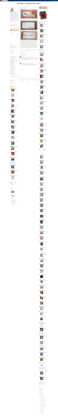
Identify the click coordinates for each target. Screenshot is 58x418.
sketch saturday (13, 59)
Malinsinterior (13, 162)
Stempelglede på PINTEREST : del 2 (45, 255)
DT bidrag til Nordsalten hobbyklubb (44, 65)
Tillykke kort (44, 45)
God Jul (44, 317)
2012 (40, 390)
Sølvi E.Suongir (23, 56)
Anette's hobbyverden (42, 274)
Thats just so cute (13, 70)
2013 (40, 389)
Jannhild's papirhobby (42, 285)
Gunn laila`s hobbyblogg (43, 149)
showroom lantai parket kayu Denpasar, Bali (45, 92)
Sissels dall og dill (42, 225)
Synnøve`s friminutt (42, 52)
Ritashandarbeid (13, 98)
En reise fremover (42, 111)
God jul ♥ (44, 117)
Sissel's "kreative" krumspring (42, 122)
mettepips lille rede (42, 170)
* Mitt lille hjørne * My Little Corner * (43, 214)
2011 (40, 391)
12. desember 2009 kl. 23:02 (29, 56)
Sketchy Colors (13, 66)
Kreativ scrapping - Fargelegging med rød (45, 130)
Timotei (12, 93)
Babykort (42, 402)
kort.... (44, 301)
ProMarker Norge (13, 75)
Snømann (44, 341)
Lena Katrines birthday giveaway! (43, 404)
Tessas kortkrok (42, 165)
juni (41, 412)
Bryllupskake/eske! (45, 352)
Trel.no (11, 52)
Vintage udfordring (13, 68)
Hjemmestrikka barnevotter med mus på (16, 105)
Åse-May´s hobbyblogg (42, 230)
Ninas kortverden (42, 322)
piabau (41, 44)
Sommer (44, 363)
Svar (22, 60)
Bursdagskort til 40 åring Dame (45, 29)
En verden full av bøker (14, 202)
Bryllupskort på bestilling (44, 358)
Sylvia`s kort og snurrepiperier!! (42, 176)
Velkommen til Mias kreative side (43, 346)
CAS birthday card (45, 166)
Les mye (12, 189)
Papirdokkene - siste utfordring (44, 259)
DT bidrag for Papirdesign (44, 86)
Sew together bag (16, 157)
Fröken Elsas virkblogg (14, 109)
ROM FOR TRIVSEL (13, 170)
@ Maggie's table (42, 90)
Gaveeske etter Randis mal (44, 406)
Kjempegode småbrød (15, 89)
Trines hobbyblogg (29, 3)
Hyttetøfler (15, 115)
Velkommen (41, 28)
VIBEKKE (41, 381)
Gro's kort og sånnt (42, 208)
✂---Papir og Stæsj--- (42, 340)
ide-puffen (12, 119)
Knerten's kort (42, 269)
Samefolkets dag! (16, 136)
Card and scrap (13, 64)
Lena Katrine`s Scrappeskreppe (42, 241)
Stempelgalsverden (42, 106)
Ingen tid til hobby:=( (42, 368)
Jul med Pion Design (44, 209)
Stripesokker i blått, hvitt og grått (16, 147)
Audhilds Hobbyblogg (42, 192)
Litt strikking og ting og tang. (16, 171)
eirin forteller (12, 135)
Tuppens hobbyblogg (42, 263)
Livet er (12, 185)
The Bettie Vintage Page (14, 175)
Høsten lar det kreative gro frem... (45, 347)
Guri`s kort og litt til (42, 23)
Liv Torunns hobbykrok (43, 290)
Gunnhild (12, 183)
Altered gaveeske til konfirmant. (45, 177)
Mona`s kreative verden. (43, 144)
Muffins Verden (13, 114)
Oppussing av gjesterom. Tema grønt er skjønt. (16, 121)
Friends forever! (45, 377)
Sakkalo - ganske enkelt (43, 279)
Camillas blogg (42, 57)
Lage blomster (12, 83)
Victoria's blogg (42, 376)
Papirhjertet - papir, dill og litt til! (43, 371)
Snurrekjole (15, 99)
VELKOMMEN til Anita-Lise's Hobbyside (43, 63)
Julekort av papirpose (43, 401)
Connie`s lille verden (42, 160)
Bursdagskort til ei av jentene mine (45, 328)
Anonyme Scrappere (13, 73)
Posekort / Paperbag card (44, 183)
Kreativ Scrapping (13, 57)
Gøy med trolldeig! (45, 312)
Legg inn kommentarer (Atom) (26, 81)
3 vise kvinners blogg (13, 200)
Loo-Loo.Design (42, 384)
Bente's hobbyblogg (42, 187)
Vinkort (44, 160)
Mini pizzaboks (12, 81)
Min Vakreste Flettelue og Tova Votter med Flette (45, 140)
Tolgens (12, 103)
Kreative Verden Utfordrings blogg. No (14, 77)
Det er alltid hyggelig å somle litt (43, 253)
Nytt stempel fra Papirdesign (44, 405)
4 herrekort (44, 231)
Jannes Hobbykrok (42, 247)
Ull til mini (15, 165)
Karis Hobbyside (42, 74)
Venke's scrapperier (42, 327)
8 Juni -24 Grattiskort (42, 50)
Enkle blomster (12, 82)
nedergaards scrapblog (43, 95)
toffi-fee (44, 155)
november (42, 407)
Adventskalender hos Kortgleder (45, 323)
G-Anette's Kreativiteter (14, 164)
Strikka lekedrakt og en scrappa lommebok (45, 297)
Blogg (41, 79)
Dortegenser (44, 275)
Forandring (44, 53)
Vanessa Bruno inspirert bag (44, 215)
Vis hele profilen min (13, 22)
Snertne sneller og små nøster (14, 151)
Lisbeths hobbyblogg (42, 357)
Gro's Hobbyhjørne (42, 138)
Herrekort (44, 264)
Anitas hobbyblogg (42, 311)
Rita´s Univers (41, 128)
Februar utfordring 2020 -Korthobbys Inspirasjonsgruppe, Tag (45, 70)
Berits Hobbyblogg (42, 203)
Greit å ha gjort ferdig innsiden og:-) (44, 135)
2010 (40, 392)
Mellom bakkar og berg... (14, 146)
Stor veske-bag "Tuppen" (15, 126)
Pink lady (41, 133)
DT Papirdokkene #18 (42, 333)
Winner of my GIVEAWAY (44, 59)
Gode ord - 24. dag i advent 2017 (45, 112)
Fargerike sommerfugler (44, 24)
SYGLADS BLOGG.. (13, 125)
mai (41, 413)
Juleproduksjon (44, 198)
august (41, 411)
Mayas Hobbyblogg (42, 39)
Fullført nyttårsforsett (15, 152)
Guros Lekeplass (42, 335)
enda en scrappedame (42, 362)
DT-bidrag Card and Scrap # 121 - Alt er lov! (45, 172)
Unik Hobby (11, 53)
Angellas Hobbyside (42, 258)
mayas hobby (41, 154)
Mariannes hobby (42, 295)
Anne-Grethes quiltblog (14, 130)
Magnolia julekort (45, 193)
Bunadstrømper (16, 141)
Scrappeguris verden (42, 69)
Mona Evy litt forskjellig (43, 306)
